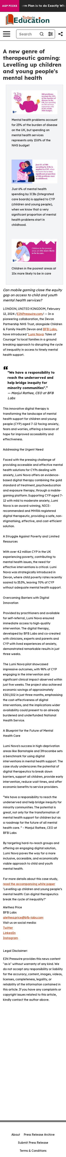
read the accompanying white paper (29, 884)
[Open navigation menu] (6, 34)
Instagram (10, 938)
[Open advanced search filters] (50, 34)
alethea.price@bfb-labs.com (23, 917)
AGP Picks (9, 5)
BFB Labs (49, 329)
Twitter (8, 928)
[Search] (41, 34)
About (15, 1134)
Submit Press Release (33, 1142)
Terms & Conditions (33, 1150)
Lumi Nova (36, 334)
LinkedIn (9, 933)
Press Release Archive (39, 1134)
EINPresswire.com (29, 314)
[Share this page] (60, 34)
